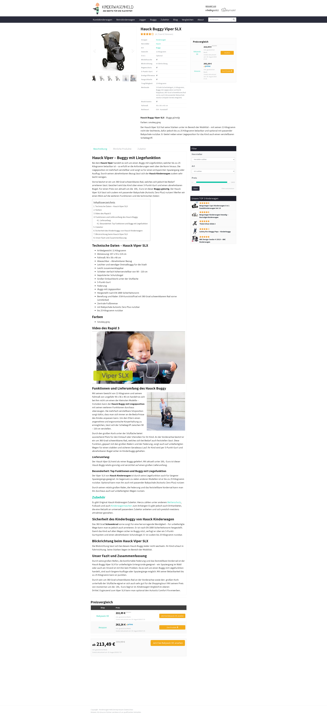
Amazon (197, 71)
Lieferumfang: (105, 220)
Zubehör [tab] (141, 148)
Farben (98, 209)
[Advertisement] (138, 675)
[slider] (195, 182)
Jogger (142, 19)
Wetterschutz (174, 502)
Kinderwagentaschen (121, 505)
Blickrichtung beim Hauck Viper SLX (111, 234)
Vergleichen (188, 19)
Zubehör (165, 19)
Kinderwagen (161, 40)
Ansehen (227, 53)
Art (193, 166)
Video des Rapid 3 (103, 213)
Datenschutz (128, 709)
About (201, 19)
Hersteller (197, 154)
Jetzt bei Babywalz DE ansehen (172, 616)
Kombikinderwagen (102, 19)
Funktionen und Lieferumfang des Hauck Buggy (116, 217)
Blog (175, 19)
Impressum (119, 709)
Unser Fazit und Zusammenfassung (111, 237)
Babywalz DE (197, 52)
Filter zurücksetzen (228, 188)
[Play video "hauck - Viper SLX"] (138, 357)
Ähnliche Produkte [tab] (122, 148)
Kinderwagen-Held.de (107, 709)
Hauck (158, 44)
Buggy (153, 19)
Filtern (195, 188)
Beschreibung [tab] (100, 148)
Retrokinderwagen (125, 19)
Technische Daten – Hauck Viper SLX (111, 206)
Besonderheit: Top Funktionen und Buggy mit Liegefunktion (124, 223)
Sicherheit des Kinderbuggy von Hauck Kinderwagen (119, 230)
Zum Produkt (226, 71)
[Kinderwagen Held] (114, 9)
